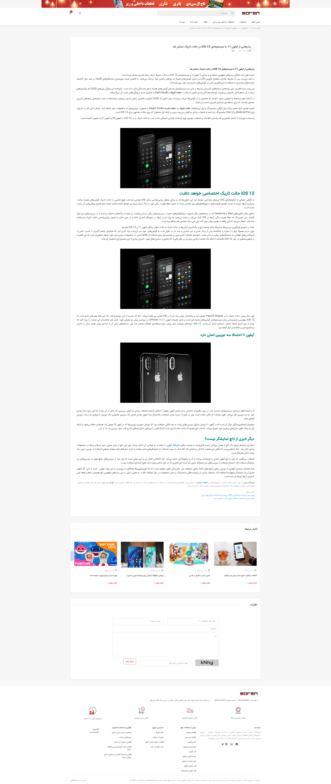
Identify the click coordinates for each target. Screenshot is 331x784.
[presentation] (259, 556)
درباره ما (182, 22)
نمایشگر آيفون (173, 445)
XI (233, 498)
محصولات (242, 22)
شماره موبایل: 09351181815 (224, 700)
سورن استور (255, 22)
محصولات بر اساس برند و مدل (223, 22)
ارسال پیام (130, 661)
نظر (215, 636)
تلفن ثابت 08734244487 (247, 700)
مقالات (205, 22)
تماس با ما (194, 22)
